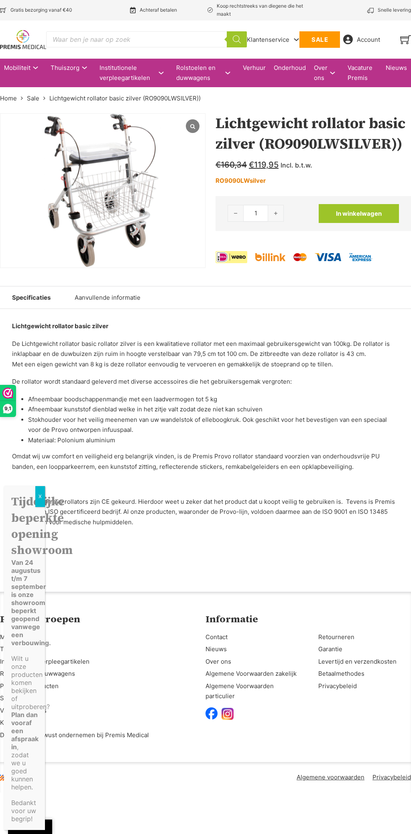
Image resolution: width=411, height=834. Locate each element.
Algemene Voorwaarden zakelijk (251, 673)
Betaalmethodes (341, 673)
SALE (319, 39)
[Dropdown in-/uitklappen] (296, 40)
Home (8, 98)
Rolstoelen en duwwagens (196, 73)
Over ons (321, 73)
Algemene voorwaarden (330, 777)
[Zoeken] (237, 39)
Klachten (12, 722)
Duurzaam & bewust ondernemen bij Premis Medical (74, 735)
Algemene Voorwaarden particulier (240, 691)
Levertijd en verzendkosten (357, 661)
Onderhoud (290, 68)
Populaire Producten (29, 686)
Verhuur (254, 68)
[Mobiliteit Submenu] (40, 68)
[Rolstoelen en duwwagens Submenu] (232, 73)
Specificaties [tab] (31, 297)
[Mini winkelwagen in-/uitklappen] (405, 39)
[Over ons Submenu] (337, 73)
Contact (217, 637)
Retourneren (336, 637)
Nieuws (396, 68)
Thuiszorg (65, 68)
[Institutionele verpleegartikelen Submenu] (165, 73)
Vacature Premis (360, 73)
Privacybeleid (337, 686)
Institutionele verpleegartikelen (125, 73)
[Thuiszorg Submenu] (88, 68)
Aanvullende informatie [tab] (107, 297)
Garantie (330, 649)
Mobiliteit (17, 68)
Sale (33, 98)
